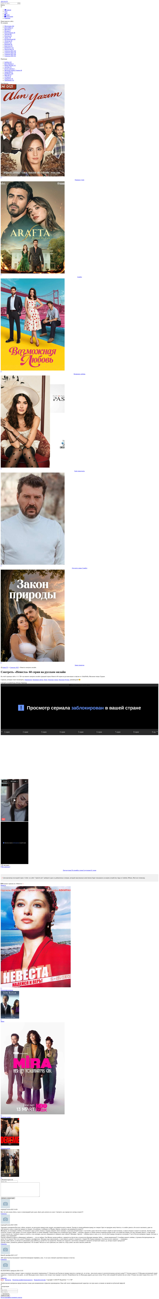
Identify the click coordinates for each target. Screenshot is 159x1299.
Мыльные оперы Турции (13, 70)
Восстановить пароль (15, 1297)
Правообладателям (40, 1280)
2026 (5, 13)
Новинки (7, 18)
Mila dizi (7, 75)
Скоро (8, 15)
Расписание (9, 16)
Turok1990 (8, 72)
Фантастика (9, 49)
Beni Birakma (9, 64)
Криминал (9, 47)
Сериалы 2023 (10, 51)
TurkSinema (9, 80)
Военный (8, 44)
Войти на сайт (5, 1295)
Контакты (8, 1280)
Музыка (7, 31)
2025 (5, 11)
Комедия (8, 46)
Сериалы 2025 (10, 54)
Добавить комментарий (7, 1198)
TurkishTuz (8, 78)
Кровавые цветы (38, 679)
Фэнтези (8, 36)
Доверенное (28, 679)
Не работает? (6, 867)
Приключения (9, 32)
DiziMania (8, 73)
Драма (7, 37)
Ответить (4, 1213)
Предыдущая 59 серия (70, 870)
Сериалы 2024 (10, 52)
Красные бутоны (64, 679)
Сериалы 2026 (10, 56)
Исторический (9, 39)
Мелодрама (9, 26)
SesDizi (8, 62)
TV (4, 1)
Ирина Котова (10, 65)
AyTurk (7, 77)
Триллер (8, 34)
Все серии (80, 870)
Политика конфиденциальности (22, 1280)
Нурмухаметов (9, 68)
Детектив (8, 41)
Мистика (7, 29)
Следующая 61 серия (89, 870)
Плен (45, 679)
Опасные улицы (53, 679)
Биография (8, 27)
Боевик (8, 42)
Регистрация (5, 1297)
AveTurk (7, 67)
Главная (8, 10)
